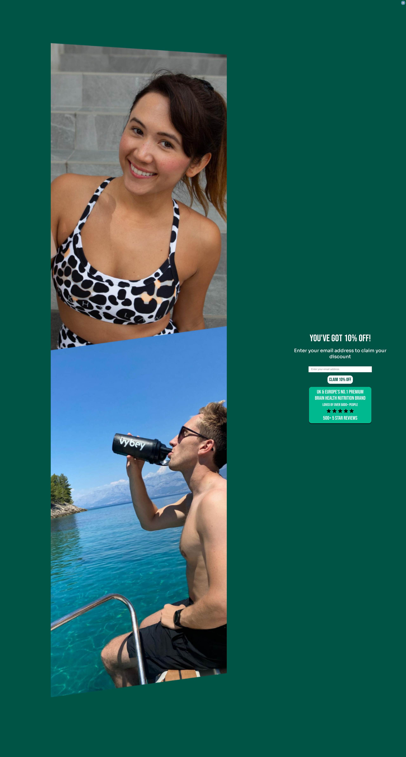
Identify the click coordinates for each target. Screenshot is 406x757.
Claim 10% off (340, 379)
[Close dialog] (403, 2)
